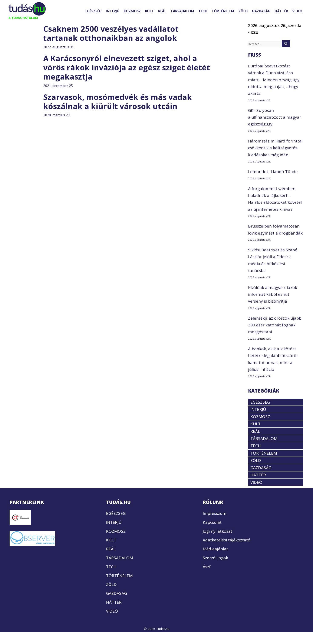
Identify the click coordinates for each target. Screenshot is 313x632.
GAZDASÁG (261, 11)
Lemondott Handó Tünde (273, 171)
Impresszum (214, 513)
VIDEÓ (297, 11)
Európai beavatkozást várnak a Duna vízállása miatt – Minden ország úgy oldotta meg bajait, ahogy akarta (274, 79)
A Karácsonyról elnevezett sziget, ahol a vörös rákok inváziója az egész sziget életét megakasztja (126, 67)
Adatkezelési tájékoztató (226, 540)
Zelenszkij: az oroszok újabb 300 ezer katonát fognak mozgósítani (275, 325)
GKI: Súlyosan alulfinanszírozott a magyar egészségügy (274, 117)
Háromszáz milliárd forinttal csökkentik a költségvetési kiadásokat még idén (275, 148)
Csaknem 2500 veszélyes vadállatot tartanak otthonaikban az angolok (110, 33)
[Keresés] (286, 43)
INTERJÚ (112, 11)
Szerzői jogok (215, 558)
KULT (149, 11)
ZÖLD (243, 11)
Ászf (207, 566)
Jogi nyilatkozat (217, 531)
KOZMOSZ (132, 11)
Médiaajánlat (215, 549)
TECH (202, 11)
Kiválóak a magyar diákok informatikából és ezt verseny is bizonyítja (272, 294)
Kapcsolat (212, 522)
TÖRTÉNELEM (223, 11)
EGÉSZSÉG (93, 11)
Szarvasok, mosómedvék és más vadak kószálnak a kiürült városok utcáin (117, 101)
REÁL (162, 11)
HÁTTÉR (281, 11)
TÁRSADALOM (182, 11)
